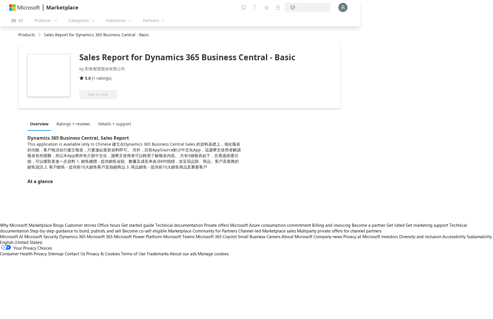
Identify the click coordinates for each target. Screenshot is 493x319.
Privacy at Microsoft (361, 236)
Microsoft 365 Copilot (216, 236)
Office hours (108, 225)
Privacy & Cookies (103, 253)
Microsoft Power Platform (138, 236)
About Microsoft (297, 236)
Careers (273, 236)
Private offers (216, 225)
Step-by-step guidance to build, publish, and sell (75, 231)
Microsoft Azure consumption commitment (271, 225)
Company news (328, 236)
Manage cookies (213, 253)
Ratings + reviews (73, 124)
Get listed (396, 225)
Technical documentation (179, 225)
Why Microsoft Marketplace (26, 225)
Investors (389, 236)
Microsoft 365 (100, 236)
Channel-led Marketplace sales (267, 231)
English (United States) (21, 242)
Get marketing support (427, 225)
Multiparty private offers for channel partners (339, 231)
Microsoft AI (11, 236)
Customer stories (80, 225)
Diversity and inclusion (420, 236)
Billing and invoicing (331, 225)
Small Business (251, 236)
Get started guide (137, 225)
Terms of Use (133, 253)
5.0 (88, 78)
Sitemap (56, 253)
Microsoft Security (41, 236)
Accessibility (454, 236)
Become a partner (368, 225)
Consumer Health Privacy (23, 253)
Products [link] (26, 34)
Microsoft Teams (179, 236)
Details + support (114, 124)
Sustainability (479, 236)
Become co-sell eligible (144, 231)
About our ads (183, 253)
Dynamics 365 (72, 236)
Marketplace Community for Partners (202, 231)
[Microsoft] (24, 7)
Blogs (58, 225)
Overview (39, 124)
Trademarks (158, 253)
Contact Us (75, 253)
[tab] (40, 123)
